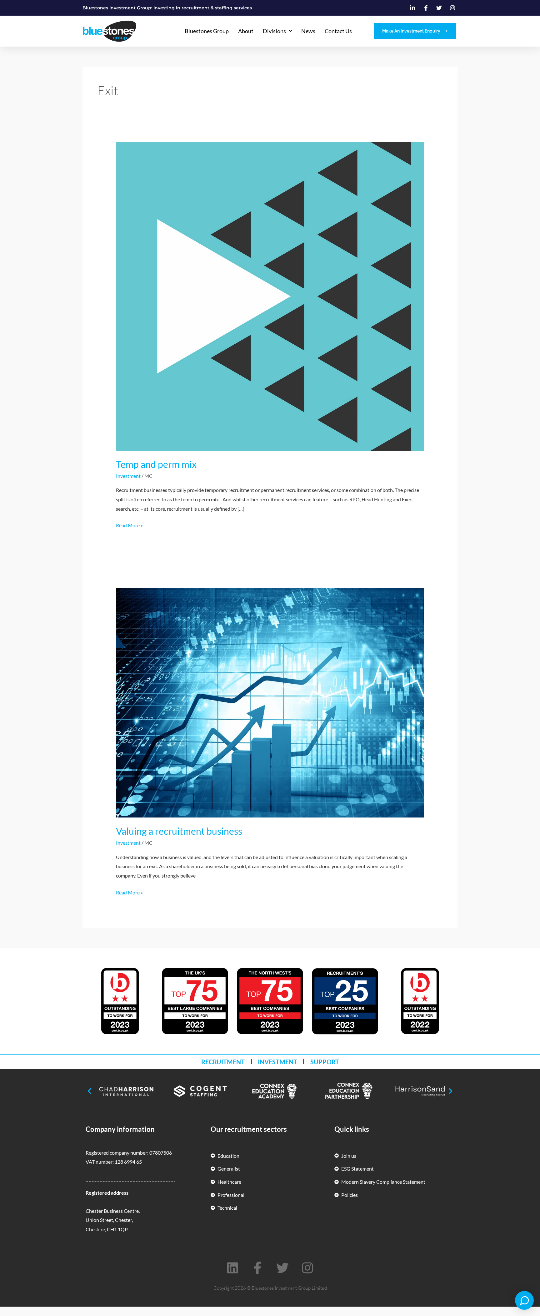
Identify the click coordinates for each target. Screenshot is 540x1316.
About (245, 31)
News (308, 31)
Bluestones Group (207, 31)
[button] (89, 1091)
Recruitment (223, 1061)
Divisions (274, 31)
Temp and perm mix (156, 464)
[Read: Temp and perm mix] (270, 296)
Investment (128, 476)
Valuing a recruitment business (179, 831)
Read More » (129, 524)
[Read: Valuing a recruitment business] (270, 702)
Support (324, 1061)
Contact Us (338, 31)
